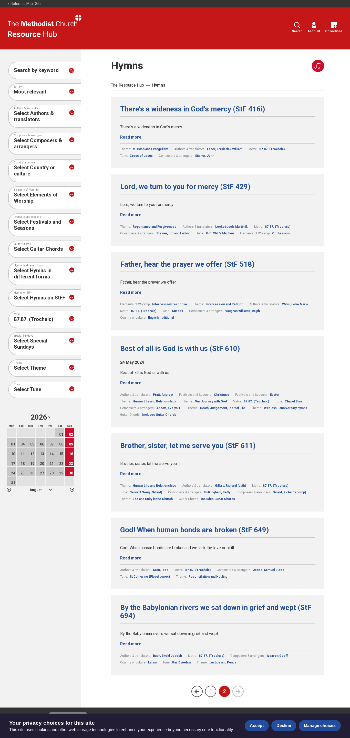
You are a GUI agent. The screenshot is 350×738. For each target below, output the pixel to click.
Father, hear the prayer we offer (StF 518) (187, 264)
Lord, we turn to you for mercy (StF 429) (185, 187)
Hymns (158, 85)
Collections (333, 31)
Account (313, 31)
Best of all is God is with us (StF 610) (180, 349)
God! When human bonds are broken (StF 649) (194, 530)
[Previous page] (197, 691)
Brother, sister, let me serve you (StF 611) (187, 446)
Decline (283, 725)
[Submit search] (71, 70)
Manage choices (320, 725)
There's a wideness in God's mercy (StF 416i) (192, 109)
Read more (130, 137)
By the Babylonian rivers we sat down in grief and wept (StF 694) (215, 612)
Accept (257, 725)
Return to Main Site (26, 4)
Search (297, 31)
